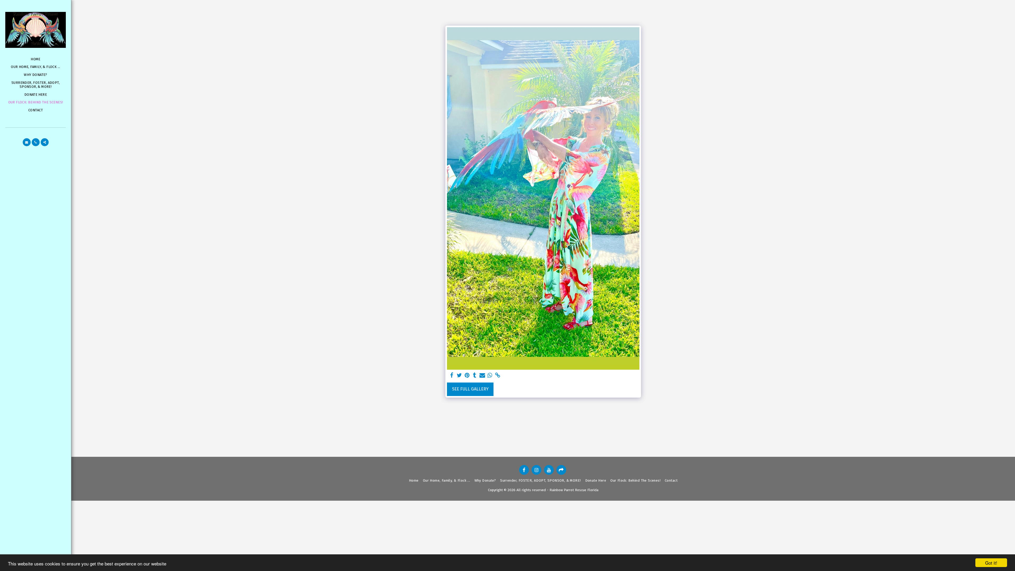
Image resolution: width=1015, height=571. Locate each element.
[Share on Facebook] (452, 375)
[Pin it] (467, 375)
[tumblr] (474, 375)
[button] (27, 142)
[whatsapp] (490, 375)
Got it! (991, 562)
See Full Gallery (470, 389)
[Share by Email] (482, 375)
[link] (497, 375)
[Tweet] (459, 375)
